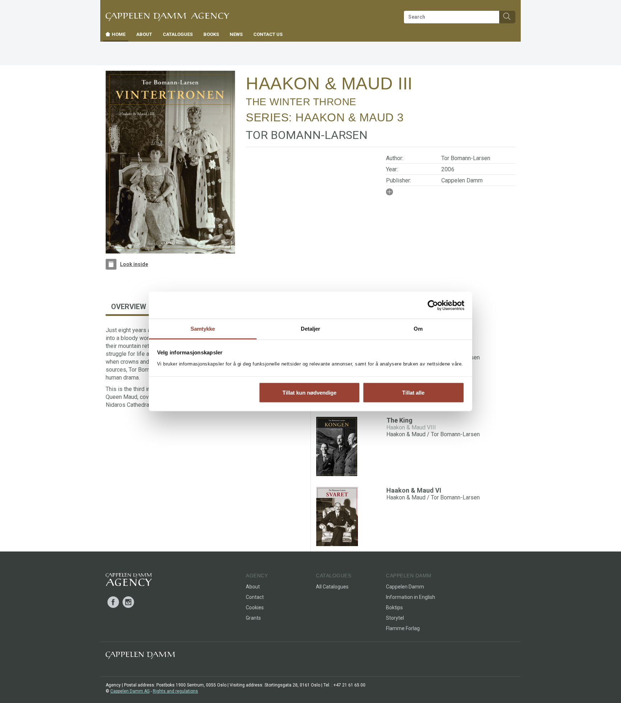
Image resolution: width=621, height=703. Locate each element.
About (253, 587)
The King (399, 420)
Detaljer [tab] (311, 329)
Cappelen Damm (462, 180)
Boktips (394, 607)
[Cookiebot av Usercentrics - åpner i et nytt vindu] (432, 305)
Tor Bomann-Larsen (465, 158)
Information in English (410, 597)
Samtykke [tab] (202, 329)
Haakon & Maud (344, 117)
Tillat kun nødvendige (309, 392)
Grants (253, 618)
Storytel (395, 618)
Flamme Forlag (403, 628)
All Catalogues (332, 587)
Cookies (255, 607)
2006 (447, 169)
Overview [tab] (128, 306)
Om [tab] (418, 329)
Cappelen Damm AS (130, 691)
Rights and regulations (175, 691)
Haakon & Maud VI (413, 490)
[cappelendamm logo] (140, 656)
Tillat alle (413, 392)
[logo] (129, 580)
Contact (255, 597)
